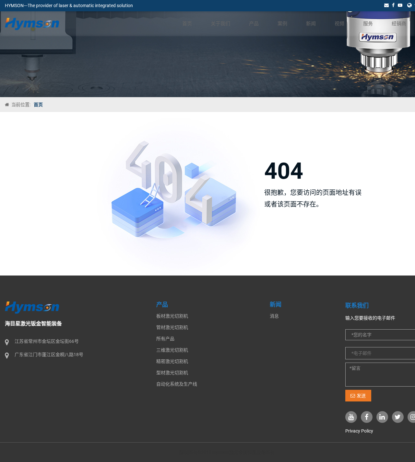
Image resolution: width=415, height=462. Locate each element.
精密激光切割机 (172, 361)
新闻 (311, 24)
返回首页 (283, 227)
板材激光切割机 (172, 316)
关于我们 (220, 24)
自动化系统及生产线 (176, 384)
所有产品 (165, 338)
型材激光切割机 (172, 372)
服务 (368, 24)
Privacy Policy (359, 431)
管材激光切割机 (172, 327)
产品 (254, 24)
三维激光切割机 (172, 350)
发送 (361, 395)
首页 (187, 24)
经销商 (399, 24)
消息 (274, 316)
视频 (339, 24)
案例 (282, 24)
